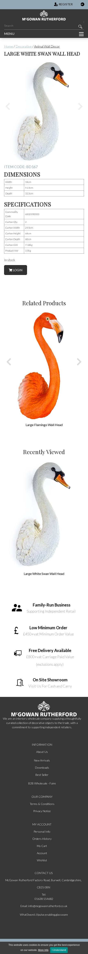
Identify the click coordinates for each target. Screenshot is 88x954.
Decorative (24, 46)
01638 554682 (44, 898)
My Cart (42, 846)
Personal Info (42, 831)
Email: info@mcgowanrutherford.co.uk (43, 906)
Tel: (44, 894)
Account (42, 853)
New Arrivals (42, 760)
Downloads (42, 767)
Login (17, 270)
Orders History (42, 838)
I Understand (59, 950)
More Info (43, 950)
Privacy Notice (42, 811)
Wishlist (42, 860)
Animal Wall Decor (47, 46)
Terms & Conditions (42, 804)
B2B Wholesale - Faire (42, 783)
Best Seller (42, 774)
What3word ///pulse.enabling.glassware (44, 914)
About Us (42, 751)
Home (8, 46)
